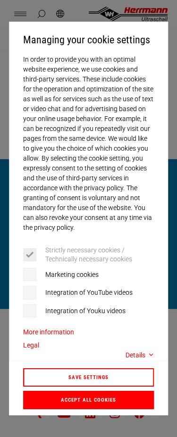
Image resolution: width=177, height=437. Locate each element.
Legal (31, 345)
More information (48, 332)
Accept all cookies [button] (88, 400)
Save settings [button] (88, 377)
